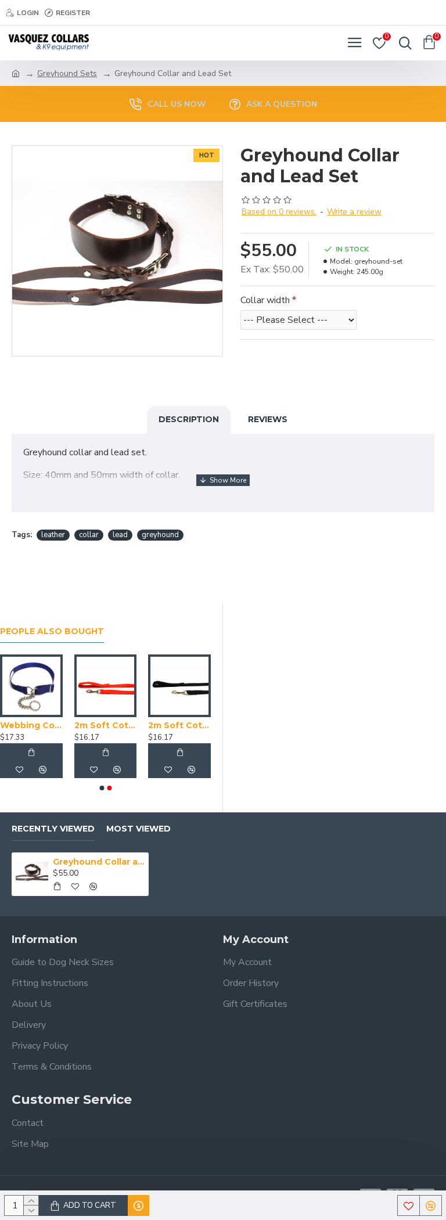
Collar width (265, 300)
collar (89, 535)
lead (120, 535)
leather (53, 535)
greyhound (160, 535)
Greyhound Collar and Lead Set (99, 861)
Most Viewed (138, 829)
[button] (101, 788)
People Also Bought (52, 631)
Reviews (267, 419)
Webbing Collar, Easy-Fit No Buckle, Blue (141, 725)
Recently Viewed (53, 829)
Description (189, 419)
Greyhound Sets (67, 73)
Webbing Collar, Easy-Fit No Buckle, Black (68, 725)
